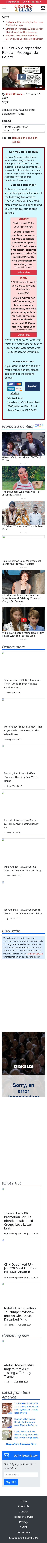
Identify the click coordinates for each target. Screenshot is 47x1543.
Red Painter (9, 1324)
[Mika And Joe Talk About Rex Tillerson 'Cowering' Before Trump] (23, 851)
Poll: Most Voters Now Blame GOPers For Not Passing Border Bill (21, 823)
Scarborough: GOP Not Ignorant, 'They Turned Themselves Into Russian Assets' (22, 683)
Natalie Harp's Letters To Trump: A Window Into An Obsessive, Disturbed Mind (20, 1313)
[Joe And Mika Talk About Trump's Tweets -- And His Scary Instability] (23, 893)
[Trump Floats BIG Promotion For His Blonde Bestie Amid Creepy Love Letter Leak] (21, 1198)
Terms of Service (34, 953)
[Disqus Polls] (23, 995)
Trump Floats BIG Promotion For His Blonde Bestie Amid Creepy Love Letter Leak (18, 1220)
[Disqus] (23, 1064)
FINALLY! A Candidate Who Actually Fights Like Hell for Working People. (26, 1434)
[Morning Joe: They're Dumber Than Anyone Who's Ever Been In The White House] (23, 710)
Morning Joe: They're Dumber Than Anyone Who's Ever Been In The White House (23, 730)
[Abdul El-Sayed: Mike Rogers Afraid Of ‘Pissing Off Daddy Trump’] (21, 1350)
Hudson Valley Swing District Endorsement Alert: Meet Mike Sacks (25, 1422)
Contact (23, 1511)
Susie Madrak (13, 94)
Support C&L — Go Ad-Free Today (23, 1)
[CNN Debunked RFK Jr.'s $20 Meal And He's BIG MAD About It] (21, 1250)
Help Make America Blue (21, 1444)
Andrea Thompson (12, 1233)
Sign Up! (11, 1482)
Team (23, 1501)
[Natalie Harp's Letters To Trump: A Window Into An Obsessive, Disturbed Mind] (21, 1293)
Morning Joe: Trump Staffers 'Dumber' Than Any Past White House (21, 777)
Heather (7, 1381)
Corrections (23, 1532)
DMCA (23, 1527)
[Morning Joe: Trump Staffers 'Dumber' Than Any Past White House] (23, 757)
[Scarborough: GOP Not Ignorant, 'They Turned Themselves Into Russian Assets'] (23, 664)
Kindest (15, 393)
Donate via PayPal (32, 386)
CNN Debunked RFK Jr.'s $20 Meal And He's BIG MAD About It (20, 1268)
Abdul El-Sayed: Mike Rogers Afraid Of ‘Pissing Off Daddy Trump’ (19, 1370)
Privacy (23, 1522)
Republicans (19, 138)
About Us (23, 1506)
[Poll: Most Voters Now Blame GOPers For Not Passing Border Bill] (23, 804)
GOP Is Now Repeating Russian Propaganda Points (22, 52)
